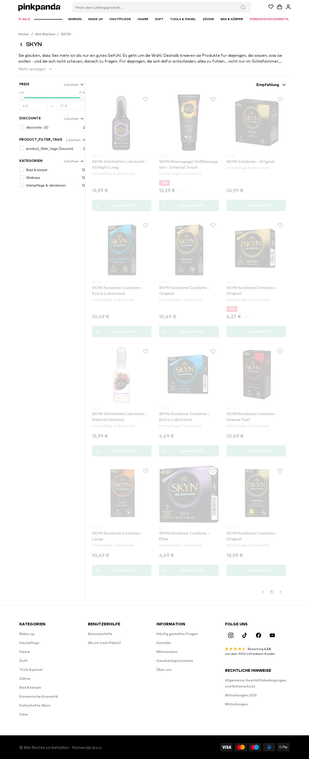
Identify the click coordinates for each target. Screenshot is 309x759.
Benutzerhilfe (100, 634)
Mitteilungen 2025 (241, 695)
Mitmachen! (166, 652)
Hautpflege (29, 643)
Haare (24, 652)
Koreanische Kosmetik (38, 696)
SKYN (66, 34)
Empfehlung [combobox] (267, 85)
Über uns (163, 670)
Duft (23, 661)
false (23, 714)
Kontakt (163, 643)
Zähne (24, 678)
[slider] (22, 97)
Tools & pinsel (30, 670)
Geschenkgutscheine (174, 661)
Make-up (27, 634)
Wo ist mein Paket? (104, 643)
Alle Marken (45, 34)
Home (25, 34)
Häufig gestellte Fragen (177, 634)
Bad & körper (30, 687)
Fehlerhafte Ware (34, 705)
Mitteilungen (236, 704)
